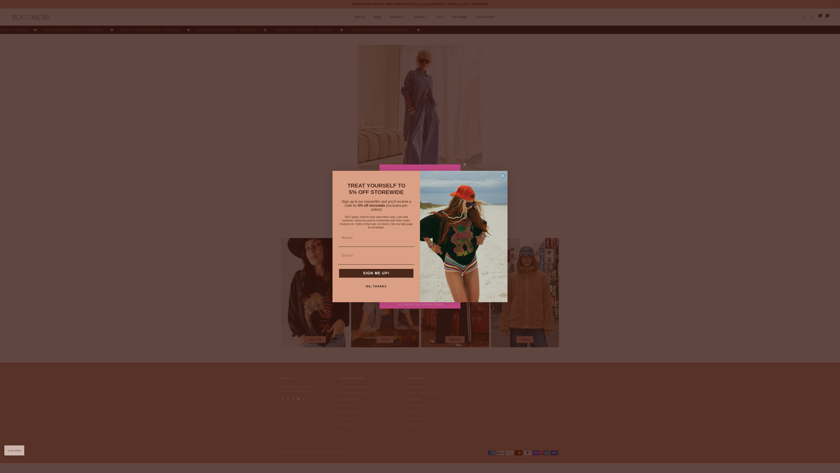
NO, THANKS (376, 286)
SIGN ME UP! (376, 273)
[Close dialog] (502, 175)
